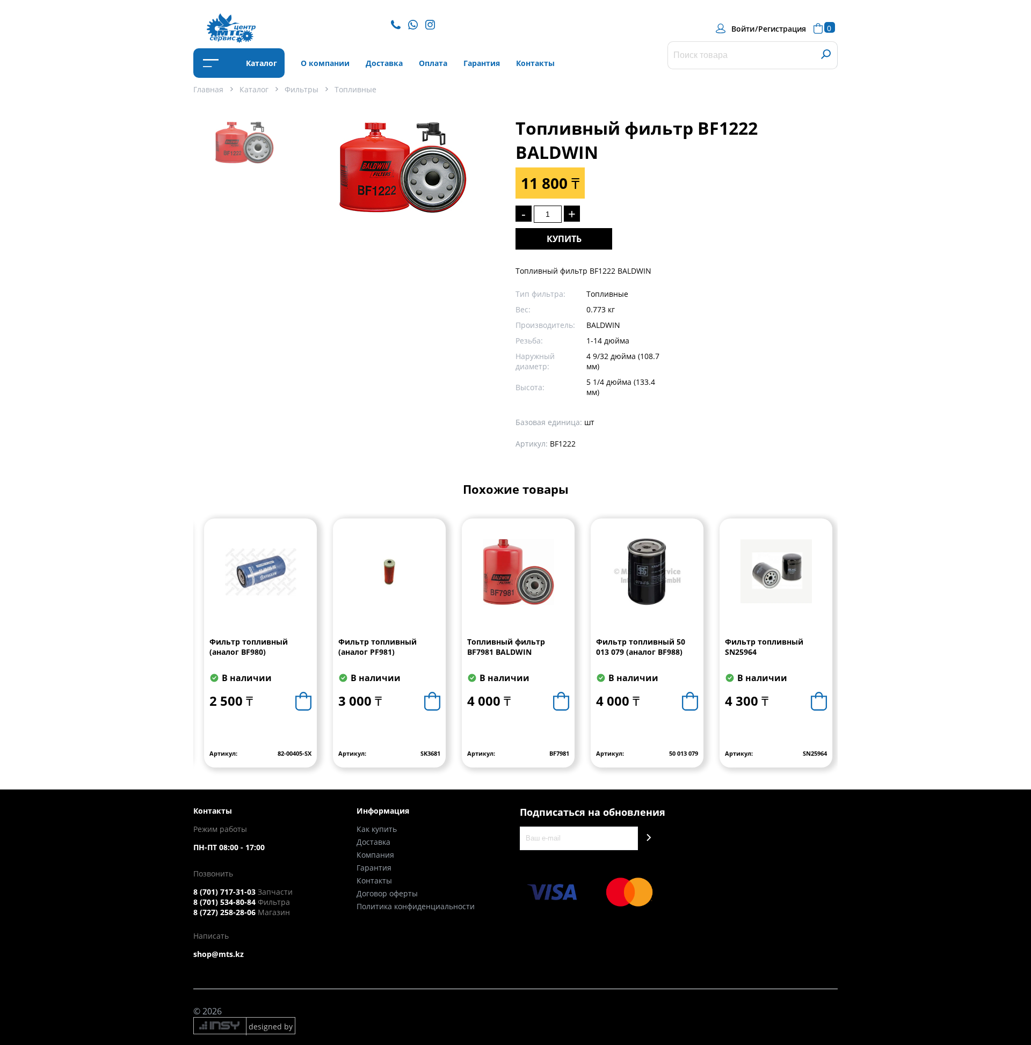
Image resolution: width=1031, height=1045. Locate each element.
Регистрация (782, 29)
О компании (325, 63)
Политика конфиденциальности (416, 906)
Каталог (260, 63)
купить (564, 239)
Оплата (433, 63)
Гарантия (481, 63)
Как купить (377, 829)
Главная (208, 89)
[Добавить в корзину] (303, 701)
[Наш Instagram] (432, 24)
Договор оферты (387, 893)
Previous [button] (202, 651)
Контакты (535, 63)
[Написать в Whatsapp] (415, 24)
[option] (244, 156)
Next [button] (829, 651)
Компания (375, 855)
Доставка (384, 63)
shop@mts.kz (218, 954)
